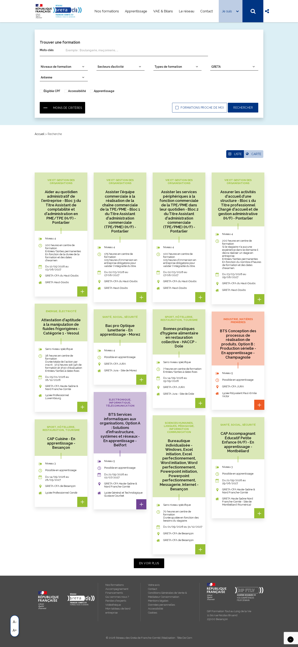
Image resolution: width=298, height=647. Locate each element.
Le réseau (186, 11)
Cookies (152, 612)
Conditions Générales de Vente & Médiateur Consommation (167, 594)
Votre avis (154, 584)
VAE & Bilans (163, 11)
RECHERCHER (243, 107)
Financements (114, 592)
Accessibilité (155, 608)
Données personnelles (161, 604)
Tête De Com (184, 637)
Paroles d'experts (115, 600)
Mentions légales (158, 600)
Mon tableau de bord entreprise (117, 610)
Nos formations (106, 11)
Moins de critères (67, 107)
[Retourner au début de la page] (290, 639)
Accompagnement (116, 588)
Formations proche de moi (202, 107)
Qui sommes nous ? (117, 596)
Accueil (39, 134)
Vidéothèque (113, 604)
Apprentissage (136, 11)
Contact (206, 11)
